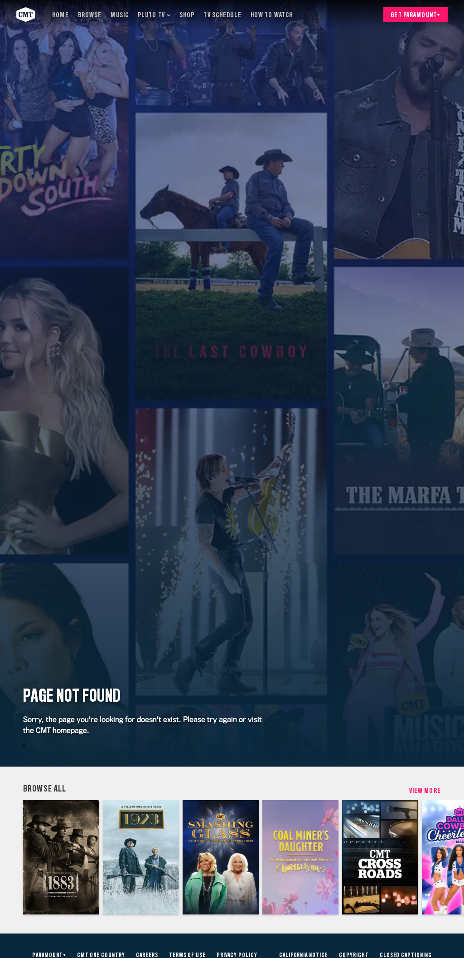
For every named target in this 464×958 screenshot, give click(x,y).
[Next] (452, 857)
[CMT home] (25, 14)
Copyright (354, 955)
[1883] (61, 857)
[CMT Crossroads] (380, 857)
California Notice (303, 955)
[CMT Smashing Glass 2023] (221, 857)
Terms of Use (187, 955)
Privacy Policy (237, 955)
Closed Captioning (406, 955)
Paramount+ (49, 955)
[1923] (141, 857)
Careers (147, 955)
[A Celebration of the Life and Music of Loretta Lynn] (300, 857)
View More (425, 790)
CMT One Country (101, 955)
